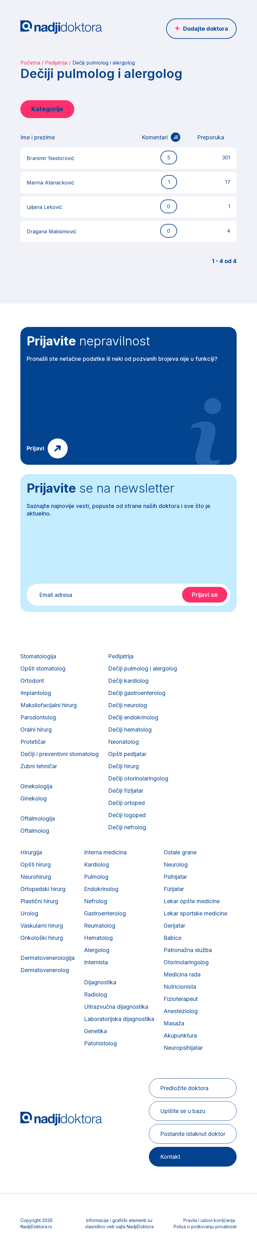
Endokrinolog (101, 889)
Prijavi (35, 448)
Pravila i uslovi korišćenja (209, 1220)
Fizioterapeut (181, 999)
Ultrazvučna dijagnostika (116, 1006)
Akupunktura (180, 1035)
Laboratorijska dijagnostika (119, 1019)
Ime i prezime (37, 137)
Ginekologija (36, 786)
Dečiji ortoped (126, 803)
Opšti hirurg (35, 864)
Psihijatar (175, 876)
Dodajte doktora (205, 28)
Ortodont (32, 680)
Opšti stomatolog (43, 668)
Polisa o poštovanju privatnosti (205, 1226)
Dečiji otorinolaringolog (138, 778)
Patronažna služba (188, 950)
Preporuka (210, 137)
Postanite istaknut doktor (192, 1134)
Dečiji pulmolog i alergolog (142, 668)
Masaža (174, 1023)
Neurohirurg (35, 876)
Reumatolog (99, 925)
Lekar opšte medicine (192, 901)
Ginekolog (33, 798)
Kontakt (170, 1156)
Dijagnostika (100, 982)
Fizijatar (174, 889)
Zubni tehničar (38, 766)
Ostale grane (180, 852)
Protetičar (33, 741)
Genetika (95, 1031)
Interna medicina (105, 852)
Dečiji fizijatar (125, 790)
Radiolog (95, 994)
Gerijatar (174, 925)
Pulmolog (96, 876)
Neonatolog (123, 741)
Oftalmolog (34, 830)
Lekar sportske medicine (195, 913)
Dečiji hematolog (130, 729)
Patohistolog (100, 1043)
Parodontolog (38, 717)
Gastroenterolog (105, 913)
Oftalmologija (37, 818)
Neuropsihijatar (183, 1047)
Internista (96, 962)
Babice (172, 938)
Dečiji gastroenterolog (136, 693)
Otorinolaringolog (186, 962)
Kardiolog (96, 864)
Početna (30, 63)
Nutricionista (180, 986)
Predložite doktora (184, 1088)
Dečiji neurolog (127, 705)
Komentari (155, 137)
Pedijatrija (56, 63)
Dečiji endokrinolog (133, 717)
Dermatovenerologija (47, 958)
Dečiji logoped (127, 815)
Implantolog (35, 693)
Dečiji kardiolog (128, 680)
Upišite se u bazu (182, 1111)
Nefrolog (95, 901)
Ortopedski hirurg (43, 889)
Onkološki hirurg (41, 938)
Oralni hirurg (36, 729)
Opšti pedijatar (127, 754)
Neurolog (176, 864)
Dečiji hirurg (123, 766)
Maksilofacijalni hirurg (48, 705)
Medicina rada (182, 974)
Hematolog (98, 938)
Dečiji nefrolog (127, 827)
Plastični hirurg (39, 901)
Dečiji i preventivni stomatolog (59, 754)
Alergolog (96, 950)
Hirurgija (31, 852)
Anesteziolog (181, 1011)
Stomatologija (38, 656)
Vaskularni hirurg (41, 925)
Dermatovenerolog (44, 970)
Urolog (29, 913)
